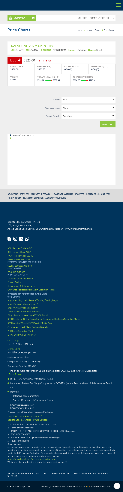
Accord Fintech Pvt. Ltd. (103, 486)
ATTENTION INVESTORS (20, 473)
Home (79, 30)
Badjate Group (17, 5)
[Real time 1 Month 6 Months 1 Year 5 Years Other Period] (89, 116)
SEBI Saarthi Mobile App (40, 323)
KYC (38, 473)
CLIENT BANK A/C (60, 473)
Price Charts (109, 30)
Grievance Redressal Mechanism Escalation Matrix (31, 290)
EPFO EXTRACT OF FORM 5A (22, 335)
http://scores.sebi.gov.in (22, 404)
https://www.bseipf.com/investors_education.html (32, 459)
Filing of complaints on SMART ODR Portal (28, 315)
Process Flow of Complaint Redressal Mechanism (31, 412)
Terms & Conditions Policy (20, 278)
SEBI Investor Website (18, 323)
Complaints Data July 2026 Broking (24, 361)
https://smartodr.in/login (22, 407)
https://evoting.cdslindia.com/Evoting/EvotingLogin (33, 300)
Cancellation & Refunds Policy (22, 286)
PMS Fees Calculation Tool (20, 331)
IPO (45, 473)
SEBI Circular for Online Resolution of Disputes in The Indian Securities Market (44, 319)
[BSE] (89, 100)
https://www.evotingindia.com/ (23, 304)
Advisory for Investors (18, 357)
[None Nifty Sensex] (89, 108)
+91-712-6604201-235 (20, 343)
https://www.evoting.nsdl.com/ (23, 308)
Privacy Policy (14, 282)
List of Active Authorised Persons (24, 311)
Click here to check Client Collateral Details (28, 327)
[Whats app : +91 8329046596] (27, 238)
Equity (97, 30)
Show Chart (107, 124)
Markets (89, 30)
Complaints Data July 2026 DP (22, 366)
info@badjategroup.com (22, 352)
